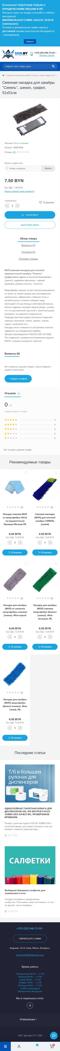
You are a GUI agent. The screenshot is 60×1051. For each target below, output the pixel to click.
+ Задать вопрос (18, 378)
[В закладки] (26, 473)
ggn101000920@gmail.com (30, 955)
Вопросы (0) (28, 245)
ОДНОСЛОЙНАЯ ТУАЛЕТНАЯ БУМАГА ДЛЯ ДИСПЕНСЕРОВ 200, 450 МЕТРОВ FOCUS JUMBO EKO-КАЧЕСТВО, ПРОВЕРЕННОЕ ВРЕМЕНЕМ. (28, 812)
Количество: (11, 201)
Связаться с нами (30, 938)
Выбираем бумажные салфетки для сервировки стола (25, 891)
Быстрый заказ (30, 225)
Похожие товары (28, 259)
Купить (48, 168)
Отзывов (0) (28, 252)
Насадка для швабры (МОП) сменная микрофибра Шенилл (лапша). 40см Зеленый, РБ (45, 612)
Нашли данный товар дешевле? (19, 191)
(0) (14, 152)
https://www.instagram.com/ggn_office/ (30, 1005)
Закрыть (30, 41)
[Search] (53, 66)
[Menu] (5, 1046)
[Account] (19, 1046)
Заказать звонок (46, 55)
